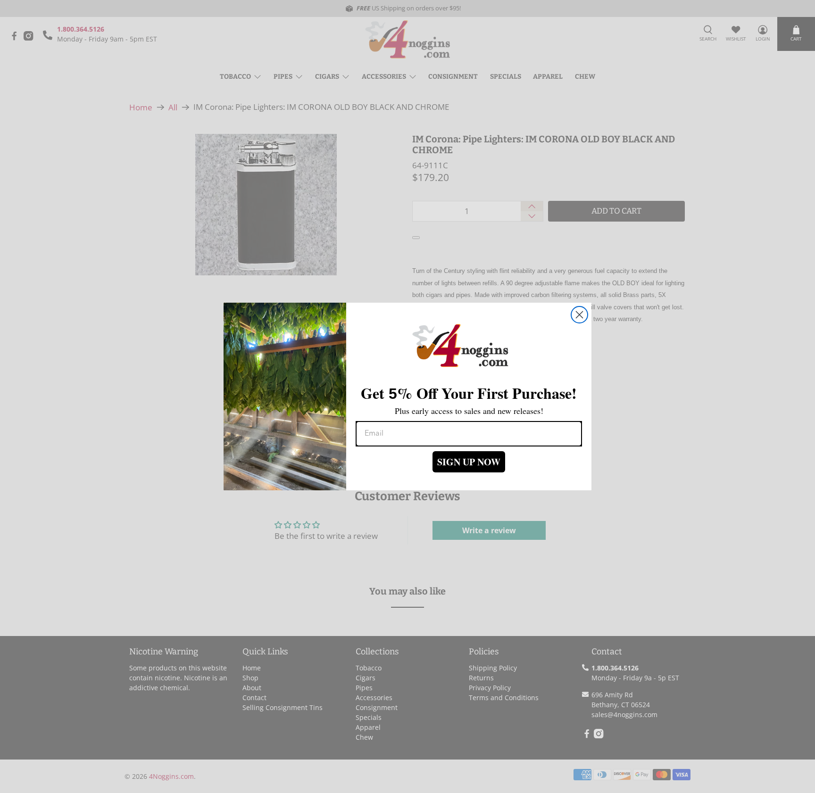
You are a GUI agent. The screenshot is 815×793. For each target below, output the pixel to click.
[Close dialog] (579, 314)
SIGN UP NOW (468, 462)
